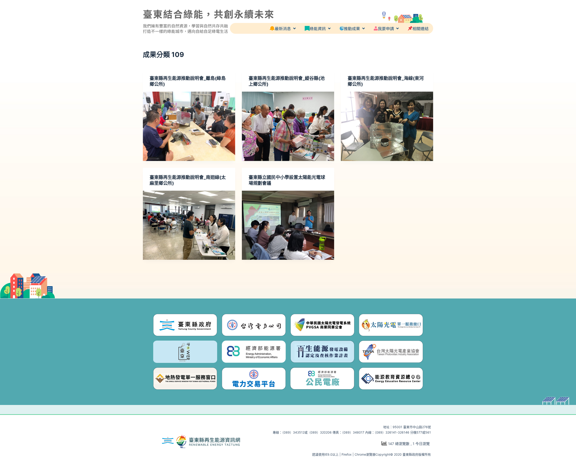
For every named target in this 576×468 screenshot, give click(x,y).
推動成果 (352, 28)
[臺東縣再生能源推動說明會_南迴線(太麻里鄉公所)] (189, 225)
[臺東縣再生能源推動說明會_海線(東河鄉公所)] (387, 126)
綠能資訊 (318, 28)
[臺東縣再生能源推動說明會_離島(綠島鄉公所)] (189, 126)
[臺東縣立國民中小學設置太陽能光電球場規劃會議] (288, 225)
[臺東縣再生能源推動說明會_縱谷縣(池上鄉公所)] (288, 126)
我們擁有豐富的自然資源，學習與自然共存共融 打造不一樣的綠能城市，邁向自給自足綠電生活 (185, 28)
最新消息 (283, 28)
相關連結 (420, 28)
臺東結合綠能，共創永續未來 (208, 13)
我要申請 (386, 28)
